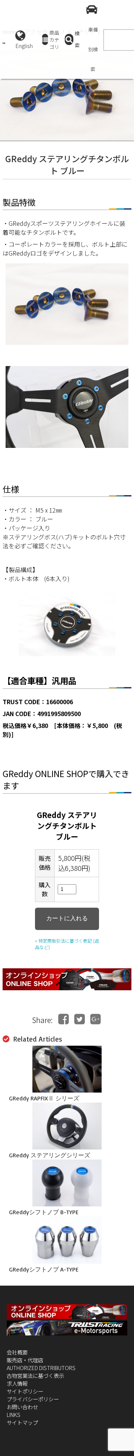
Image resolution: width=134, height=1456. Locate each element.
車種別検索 (93, 49)
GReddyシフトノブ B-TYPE (44, 1212)
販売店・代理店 (25, 1360)
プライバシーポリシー (33, 1399)
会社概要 (17, 1352)
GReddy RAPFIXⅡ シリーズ (44, 1098)
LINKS (13, 1414)
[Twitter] (79, 1019)
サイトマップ (22, 1422)
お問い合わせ (22, 1407)
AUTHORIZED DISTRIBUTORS (41, 1368)
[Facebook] (63, 1019)
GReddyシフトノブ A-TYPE (44, 1269)
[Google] (95, 1019)
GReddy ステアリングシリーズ (49, 1155)
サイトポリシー (25, 1391)
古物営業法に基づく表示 (35, 1375)
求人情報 (17, 1383)
